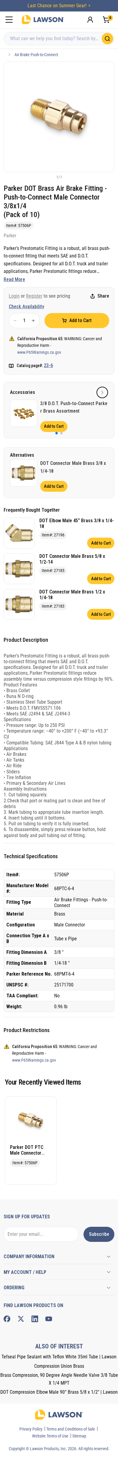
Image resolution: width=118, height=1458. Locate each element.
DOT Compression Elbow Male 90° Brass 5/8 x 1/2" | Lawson (59, 1392)
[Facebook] (7, 1319)
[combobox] (59, 38)
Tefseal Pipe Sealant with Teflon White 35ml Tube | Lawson (59, 1357)
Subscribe (99, 1234)
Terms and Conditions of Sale (70, 1429)
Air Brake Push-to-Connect (36, 54)
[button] (49, 176)
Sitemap (79, 1436)
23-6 (48, 365)
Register (34, 296)
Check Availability (26, 306)
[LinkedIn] (34, 1319)
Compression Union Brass (59, 1366)
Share (103, 296)
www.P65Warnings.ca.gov (39, 352)
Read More (14, 279)
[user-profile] (90, 19)
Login (14, 296)
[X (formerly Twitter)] (21, 1319)
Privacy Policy (30, 1429)
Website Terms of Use (50, 1436)
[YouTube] (48, 1319)
